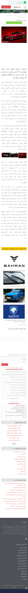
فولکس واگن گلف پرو (21, 464)
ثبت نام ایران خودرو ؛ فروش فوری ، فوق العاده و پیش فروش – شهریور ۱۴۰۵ (14, 320)
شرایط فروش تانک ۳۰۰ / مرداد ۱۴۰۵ (19, 390)
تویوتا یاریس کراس (22, 473)
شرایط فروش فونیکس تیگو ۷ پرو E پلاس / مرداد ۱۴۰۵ (15, 382)
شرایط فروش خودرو (22, 561)
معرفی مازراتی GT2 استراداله (18, 407)
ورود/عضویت (24, 576)
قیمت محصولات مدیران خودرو (14, 435)
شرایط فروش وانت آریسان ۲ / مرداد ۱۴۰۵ (18, 506)
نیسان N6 (24, 466)
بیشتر (14, 443)
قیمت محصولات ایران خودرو (14, 426)
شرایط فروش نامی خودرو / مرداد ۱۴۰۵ (18, 393)
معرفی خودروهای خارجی (11, 15)
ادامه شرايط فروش (15, 398)
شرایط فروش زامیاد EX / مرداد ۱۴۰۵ (19, 379)
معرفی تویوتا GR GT (20, 405)
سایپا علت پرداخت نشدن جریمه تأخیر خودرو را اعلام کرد (15, 501)
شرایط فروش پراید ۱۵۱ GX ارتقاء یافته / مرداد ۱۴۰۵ (16, 395)
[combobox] (14, 359)
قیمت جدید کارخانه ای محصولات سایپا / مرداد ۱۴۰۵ (16, 492)
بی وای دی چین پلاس (21, 456)
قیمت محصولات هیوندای (14, 440)
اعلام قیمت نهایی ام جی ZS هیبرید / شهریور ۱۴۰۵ (14, 304)
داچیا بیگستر (23, 471)
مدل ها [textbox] (24, 362)
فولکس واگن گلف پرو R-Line (20, 459)
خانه (26, 15)
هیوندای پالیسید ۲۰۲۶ (21, 469)
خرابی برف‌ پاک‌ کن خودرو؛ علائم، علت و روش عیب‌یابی (15, 287)
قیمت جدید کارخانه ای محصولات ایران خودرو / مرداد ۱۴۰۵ (14, 499)
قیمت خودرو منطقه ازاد (22, 555)
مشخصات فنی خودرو (22, 558)
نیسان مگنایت (23, 454)
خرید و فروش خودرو (22, 569)
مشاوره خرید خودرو (22, 566)
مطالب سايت (20, 15)
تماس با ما (24, 579)
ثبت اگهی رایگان (6, 7)
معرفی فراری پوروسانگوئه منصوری (17, 409)
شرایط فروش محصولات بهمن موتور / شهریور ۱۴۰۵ (14, 270)
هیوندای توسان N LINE (21, 461)
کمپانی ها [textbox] (24, 359)
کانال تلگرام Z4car (23, 553)
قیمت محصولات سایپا (14, 428)
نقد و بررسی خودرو (22, 563)
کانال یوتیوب (24, 571)
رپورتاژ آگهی (24, 574)
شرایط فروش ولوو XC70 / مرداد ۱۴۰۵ (19, 387)
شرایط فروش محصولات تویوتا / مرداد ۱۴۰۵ (17, 385)
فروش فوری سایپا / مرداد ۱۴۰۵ (20, 487)
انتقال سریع (4, 364)
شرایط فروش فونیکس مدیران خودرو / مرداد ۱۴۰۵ (16, 504)
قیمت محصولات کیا (14, 438)
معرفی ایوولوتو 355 (20, 410)
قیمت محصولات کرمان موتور (14, 433)
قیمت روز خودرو (23, 548)
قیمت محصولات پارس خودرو (14, 431)
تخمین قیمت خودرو (22, 550)
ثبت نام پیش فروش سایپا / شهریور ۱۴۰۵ (18, 377)
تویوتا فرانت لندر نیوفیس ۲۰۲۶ (20, 452)
